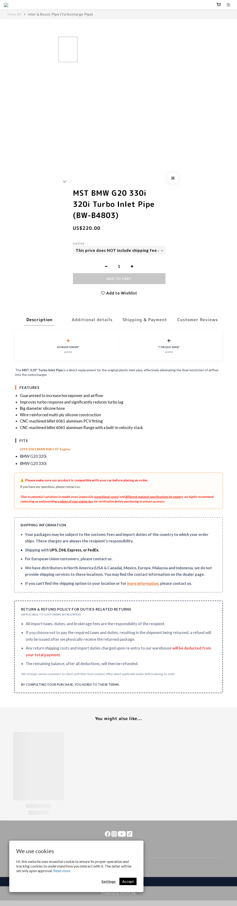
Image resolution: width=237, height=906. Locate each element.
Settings (108, 881)
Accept (128, 881)
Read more (61, 870)
